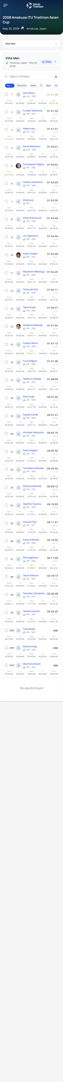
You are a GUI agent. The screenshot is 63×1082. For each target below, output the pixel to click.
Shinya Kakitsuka (32, 486)
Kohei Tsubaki (30, 253)
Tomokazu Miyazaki (33, 468)
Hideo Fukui (29, 128)
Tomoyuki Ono (30, 289)
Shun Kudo (28, 396)
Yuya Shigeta (30, 360)
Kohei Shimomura (32, 217)
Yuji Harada (29, 628)
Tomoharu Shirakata (34, 593)
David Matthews (31, 146)
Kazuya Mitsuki (31, 539)
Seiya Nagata (30, 450)
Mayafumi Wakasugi (33, 271)
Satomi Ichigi (30, 646)
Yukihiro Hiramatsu (33, 182)
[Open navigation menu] (5, 5)
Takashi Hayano (31, 611)
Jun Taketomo (30, 235)
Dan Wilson (29, 93)
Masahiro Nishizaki (33, 325)
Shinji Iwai (28, 200)
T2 (56, 85)
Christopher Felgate (33, 164)
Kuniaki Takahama (32, 110)
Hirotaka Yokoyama (33, 432)
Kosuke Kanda (30, 414)
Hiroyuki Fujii (29, 521)
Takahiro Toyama (32, 503)
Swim (33, 85)
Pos (8, 85)
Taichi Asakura (30, 575)
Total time (21, 85)
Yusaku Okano (30, 343)
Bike (48, 85)
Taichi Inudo (29, 307)
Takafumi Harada (32, 378)
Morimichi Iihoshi (31, 663)
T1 (41, 85)
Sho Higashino (30, 557)
